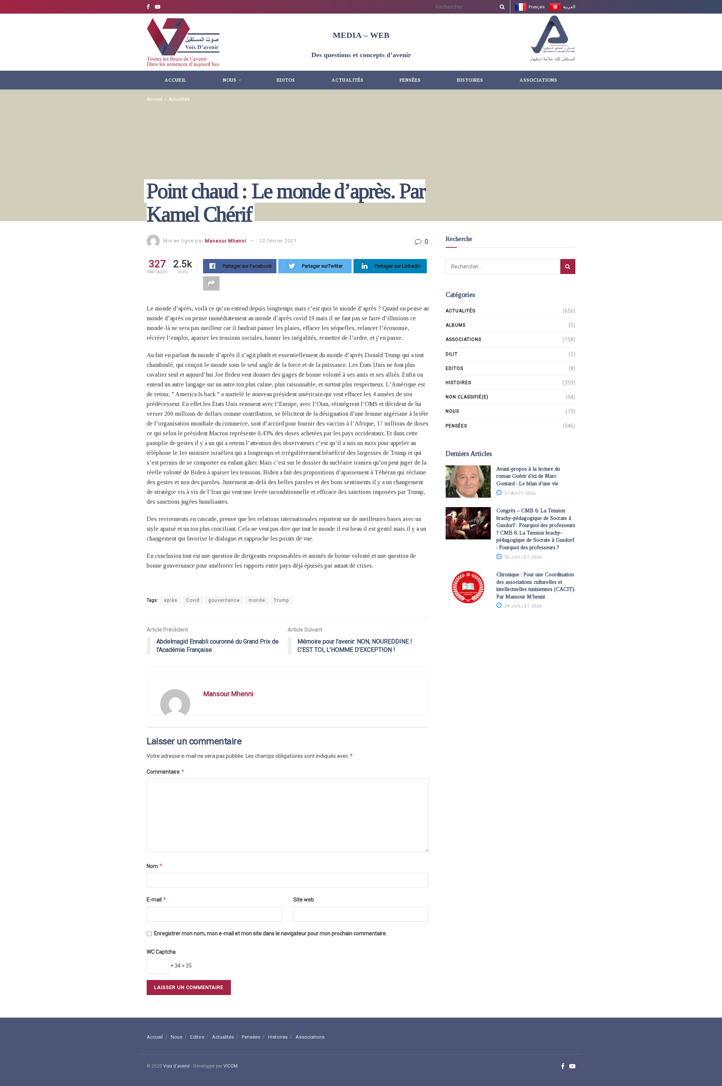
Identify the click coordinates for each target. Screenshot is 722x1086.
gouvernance (224, 600)
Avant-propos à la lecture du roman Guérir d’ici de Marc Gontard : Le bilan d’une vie (528, 476)
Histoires (470, 80)
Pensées (410, 80)
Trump (281, 600)
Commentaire (166, 771)
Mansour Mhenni (225, 241)
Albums (456, 325)
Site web (303, 900)
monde (257, 600)
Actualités (348, 80)
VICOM (230, 1066)
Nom (155, 865)
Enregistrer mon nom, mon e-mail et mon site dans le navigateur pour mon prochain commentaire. (270, 933)
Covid (193, 600)
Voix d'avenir (176, 1066)
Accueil (176, 80)
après (170, 600)
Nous (230, 80)
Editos (286, 80)
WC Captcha (161, 952)
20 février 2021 (278, 241)
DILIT (452, 354)
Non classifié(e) (467, 397)
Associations (538, 80)
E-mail (157, 899)
